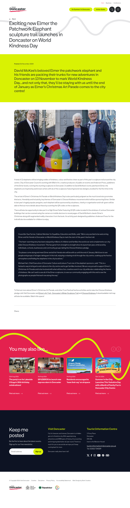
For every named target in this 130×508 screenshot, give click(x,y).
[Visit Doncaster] (18, 9)
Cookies (33, 480)
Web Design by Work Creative (82, 480)
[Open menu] (118, 9)
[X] (89, 455)
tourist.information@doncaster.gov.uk (101, 446)
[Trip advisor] (108, 455)
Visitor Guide (100, 9)
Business (108, 3)
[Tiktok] (104, 455)
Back (14, 19)
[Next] (118, 349)
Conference (117, 3)
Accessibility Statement (63, 480)
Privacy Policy (50, 480)
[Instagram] (95, 455)
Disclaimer (41, 480)
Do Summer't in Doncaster (81, 9)
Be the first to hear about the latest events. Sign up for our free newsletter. (25, 442)
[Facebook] (92, 455)
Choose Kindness (89, 293)
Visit (102, 3)
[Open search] (112, 9)
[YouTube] (99, 455)
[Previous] (113, 349)
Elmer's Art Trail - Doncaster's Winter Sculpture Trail (59, 293)
